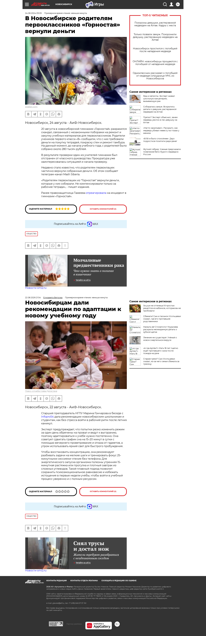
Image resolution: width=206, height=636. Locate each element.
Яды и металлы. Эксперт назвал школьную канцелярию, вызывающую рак (159, 98)
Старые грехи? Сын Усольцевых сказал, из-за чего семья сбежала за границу (161, 361)
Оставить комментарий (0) (103, 209)
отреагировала (96, 192)
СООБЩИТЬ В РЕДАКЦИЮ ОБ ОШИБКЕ (118, 581)
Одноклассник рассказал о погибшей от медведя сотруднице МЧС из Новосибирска (155, 76)
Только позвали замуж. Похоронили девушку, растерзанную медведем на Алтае (155, 37)
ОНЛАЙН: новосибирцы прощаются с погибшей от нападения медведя (155, 63)
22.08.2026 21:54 (33, 297)
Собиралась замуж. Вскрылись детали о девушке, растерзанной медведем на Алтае (159, 109)
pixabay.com (31, 106)
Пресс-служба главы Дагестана (41, 391)
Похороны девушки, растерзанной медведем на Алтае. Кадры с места (155, 24)
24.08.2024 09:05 (33, 13)
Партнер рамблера (74, 624)
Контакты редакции (56, 581)
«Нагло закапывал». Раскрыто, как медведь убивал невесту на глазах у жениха (161, 130)
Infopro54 (47, 416)
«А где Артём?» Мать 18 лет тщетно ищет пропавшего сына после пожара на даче (160, 351)
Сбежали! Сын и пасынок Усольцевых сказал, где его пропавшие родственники (162, 319)
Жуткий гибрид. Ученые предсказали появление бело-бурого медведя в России (162, 152)
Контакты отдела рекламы (84, 581)
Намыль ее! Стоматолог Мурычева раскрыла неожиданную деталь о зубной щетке (160, 329)
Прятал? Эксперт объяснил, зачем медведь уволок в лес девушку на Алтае (160, 120)
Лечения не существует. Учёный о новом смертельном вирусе (160, 338)
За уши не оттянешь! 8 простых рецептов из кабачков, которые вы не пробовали (162, 308)
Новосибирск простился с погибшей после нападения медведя (155, 50)
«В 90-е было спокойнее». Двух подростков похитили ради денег (160, 139)
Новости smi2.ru (36, 287)
